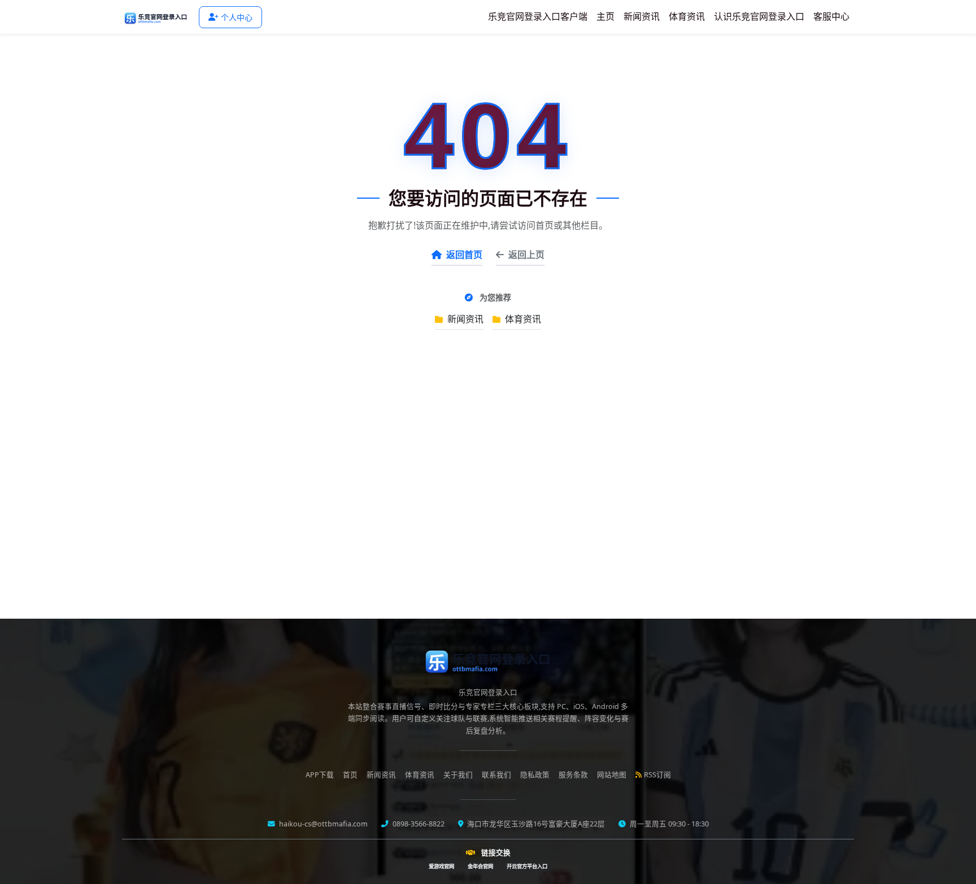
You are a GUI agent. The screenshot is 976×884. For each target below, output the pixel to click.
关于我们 (458, 775)
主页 (605, 16)
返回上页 (526, 254)
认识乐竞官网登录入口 (759, 16)
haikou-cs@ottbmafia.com (322, 824)
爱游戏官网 (441, 866)
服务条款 (573, 775)
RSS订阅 (657, 775)
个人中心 (236, 17)
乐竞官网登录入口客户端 (537, 16)
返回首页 (464, 254)
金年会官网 (480, 866)
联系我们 (496, 775)
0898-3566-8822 (418, 824)
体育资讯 (687, 16)
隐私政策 (535, 775)
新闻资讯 (642, 16)
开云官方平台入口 (527, 866)
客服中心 (831, 16)
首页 (350, 775)
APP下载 (320, 775)
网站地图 (611, 775)
